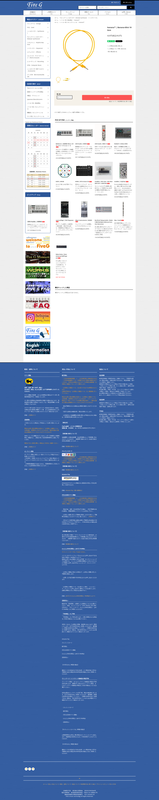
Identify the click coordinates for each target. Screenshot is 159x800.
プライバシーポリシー (102, 784)
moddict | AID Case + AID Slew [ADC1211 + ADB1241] (103, 182)
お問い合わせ (126, 12)
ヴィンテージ (70, 12)
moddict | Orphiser (120, 181)
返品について (112, 101)
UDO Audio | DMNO (81, 144)
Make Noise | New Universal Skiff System (61, 256)
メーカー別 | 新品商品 (66, 20)
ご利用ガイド (51, 12)
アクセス (108, 12)
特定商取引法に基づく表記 (125, 101)
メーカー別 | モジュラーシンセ (68, 22)
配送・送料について (65, 784)
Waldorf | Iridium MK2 (121, 144)
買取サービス (88, 12)
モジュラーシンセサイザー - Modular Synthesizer (73, 18)
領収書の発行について (72, 446)
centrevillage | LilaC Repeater (65, 220)
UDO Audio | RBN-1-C (101, 144)
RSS (110, 784)
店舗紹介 (33, 12)
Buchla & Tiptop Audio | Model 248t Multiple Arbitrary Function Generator (104, 222)
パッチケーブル (93, 18)
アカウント (116, 2)
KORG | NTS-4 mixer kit (82, 181)
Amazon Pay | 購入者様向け (74, 490)
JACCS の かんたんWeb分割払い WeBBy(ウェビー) (80, 596)
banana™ (77, 20)
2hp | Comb (117, 220)
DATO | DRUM (60, 181)
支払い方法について (53, 784)
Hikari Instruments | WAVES (83, 220)
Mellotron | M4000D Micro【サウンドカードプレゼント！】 (65, 144)
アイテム (129, 2)
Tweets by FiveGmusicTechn (34, 122)
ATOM (114, 784)
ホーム (56, 18)
